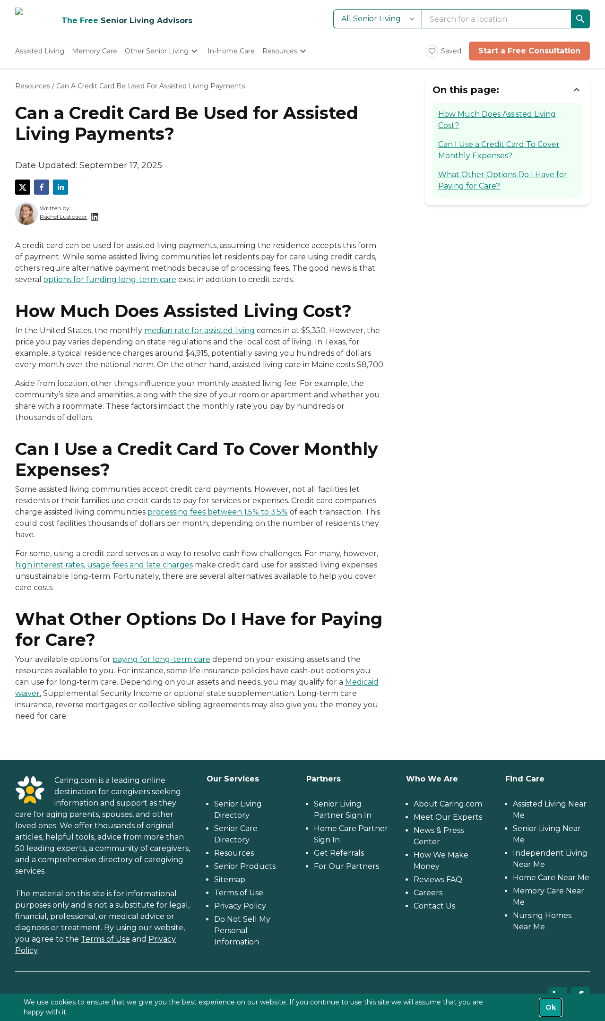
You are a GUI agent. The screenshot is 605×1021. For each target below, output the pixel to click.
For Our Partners (346, 866)
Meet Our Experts (448, 817)
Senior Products (245, 866)
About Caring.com (448, 803)
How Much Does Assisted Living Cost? (497, 120)
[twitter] (22, 187)
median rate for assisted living (199, 330)
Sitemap (229, 879)
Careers (428, 892)
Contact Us (434, 905)
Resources (32, 86)
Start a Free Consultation (529, 50)
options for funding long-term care (109, 279)
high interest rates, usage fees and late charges (104, 564)
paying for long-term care (161, 659)
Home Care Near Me (551, 877)
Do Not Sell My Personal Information (242, 930)
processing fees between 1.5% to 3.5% (217, 511)
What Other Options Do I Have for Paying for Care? (502, 180)
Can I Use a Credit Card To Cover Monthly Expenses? (499, 150)
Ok (550, 1007)
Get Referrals (339, 853)
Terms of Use (105, 939)
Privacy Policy (240, 905)
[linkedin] (60, 187)
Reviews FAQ (438, 879)
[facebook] (41, 187)
